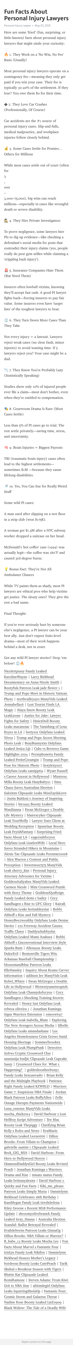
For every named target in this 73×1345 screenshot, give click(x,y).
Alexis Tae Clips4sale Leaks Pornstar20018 (36, 854)
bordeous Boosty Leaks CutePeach (30, 1263)
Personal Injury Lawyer (17, 25)
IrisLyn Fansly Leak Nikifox (24, 1252)
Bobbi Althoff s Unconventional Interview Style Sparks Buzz (35, 942)
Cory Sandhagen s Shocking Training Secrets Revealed (34, 998)
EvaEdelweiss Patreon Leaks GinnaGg (32, 1230)
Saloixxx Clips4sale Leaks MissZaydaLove (35, 793)
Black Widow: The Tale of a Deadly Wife (35, 1308)
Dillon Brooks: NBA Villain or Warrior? (33, 1236)
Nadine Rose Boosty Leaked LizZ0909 (33, 1302)
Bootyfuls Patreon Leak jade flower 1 (32, 688)
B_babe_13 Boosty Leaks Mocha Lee (31, 1241)
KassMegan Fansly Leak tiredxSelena (32, 1202)
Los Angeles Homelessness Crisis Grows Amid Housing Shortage (36, 1036)
